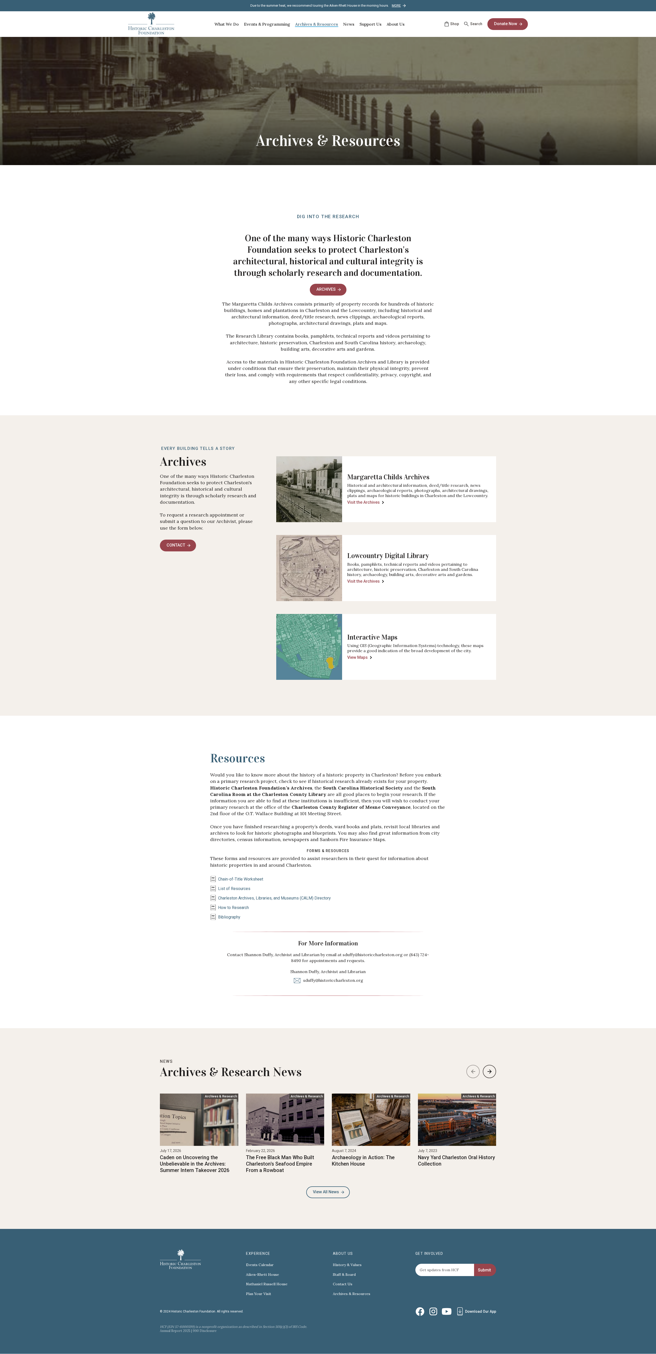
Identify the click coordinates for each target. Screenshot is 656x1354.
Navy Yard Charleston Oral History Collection (456, 1161)
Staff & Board (344, 1274)
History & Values (347, 1265)
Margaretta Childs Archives (388, 477)
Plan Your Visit (258, 1294)
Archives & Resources (351, 1294)
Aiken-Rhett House (262, 1274)
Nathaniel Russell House (267, 1284)
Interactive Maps (372, 637)
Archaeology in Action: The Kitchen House (363, 1161)
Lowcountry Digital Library (388, 556)
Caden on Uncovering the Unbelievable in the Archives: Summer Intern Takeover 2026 (194, 1164)
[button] (226, 24)
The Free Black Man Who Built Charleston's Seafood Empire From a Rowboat (280, 1164)
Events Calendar (260, 1265)
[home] (151, 24)
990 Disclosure (205, 1331)
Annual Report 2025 (175, 1331)
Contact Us (342, 1284)
